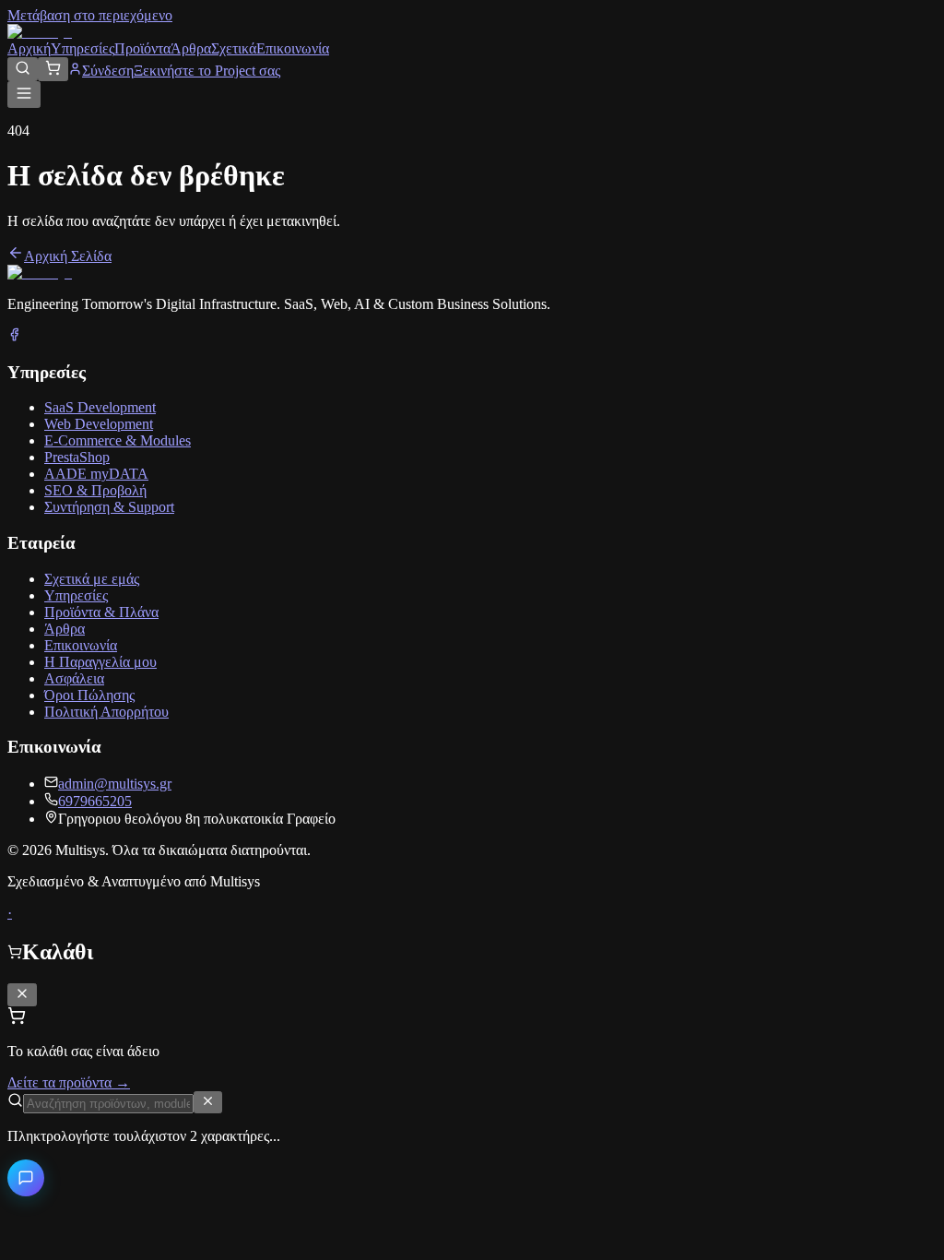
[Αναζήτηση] (22, 69)
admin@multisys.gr (114, 783)
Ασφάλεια (74, 678)
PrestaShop (77, 457)
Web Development (98, 424)
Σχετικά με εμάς (91, 579)
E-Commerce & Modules (117, 440)
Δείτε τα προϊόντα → (68, 1082)
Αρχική (29, 48)
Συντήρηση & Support (109, 507)
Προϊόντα (142, 48)
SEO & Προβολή (95, 490)
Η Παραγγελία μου (100, 662)
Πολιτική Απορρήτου (106, 711)
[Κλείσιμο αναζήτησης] (208, 1102)
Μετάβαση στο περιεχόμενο (89, 15)
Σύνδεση (108, 70)
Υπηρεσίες (82, 48)
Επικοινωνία (292, 48)
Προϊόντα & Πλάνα (101, 612)
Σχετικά (233, 48)
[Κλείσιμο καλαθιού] (22, 994)
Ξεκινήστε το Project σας (207, 70)
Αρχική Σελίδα (68, 256)
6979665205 (95, 801)
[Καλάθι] (53, 69)
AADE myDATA (96, 473)
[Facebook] (14, 336)
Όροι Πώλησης (89, 695)
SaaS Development (100, 407)
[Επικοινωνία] (25, 1177)
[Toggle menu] (24, 94)
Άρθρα (191, 48)
